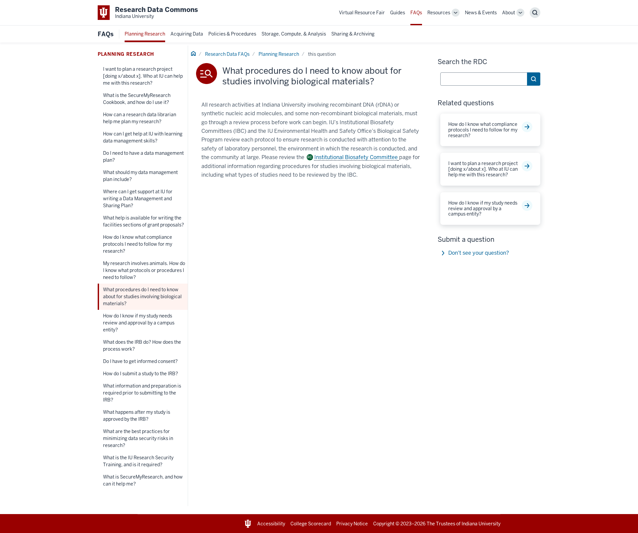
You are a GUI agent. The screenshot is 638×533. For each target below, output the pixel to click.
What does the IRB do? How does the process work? (142, 345)
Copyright (383, 524)
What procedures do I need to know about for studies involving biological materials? (142, 297)
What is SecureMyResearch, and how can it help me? (143, 480)
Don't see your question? (478, 252)
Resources (438, 13)
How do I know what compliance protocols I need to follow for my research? (137, 244)
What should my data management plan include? (140, 175)
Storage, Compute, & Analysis (294, 34)
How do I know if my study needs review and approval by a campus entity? (138, 323)
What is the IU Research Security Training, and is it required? (138, 461)
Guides (397, 13)
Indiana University (481, 524)
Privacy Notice (352, 524)
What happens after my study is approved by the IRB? (136, 415)
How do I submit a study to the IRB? (140, 374)
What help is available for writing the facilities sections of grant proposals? (143, 221)
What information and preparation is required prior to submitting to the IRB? (142, 393)
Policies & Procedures (232, 34)
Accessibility (271, 524)
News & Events (481, 13)
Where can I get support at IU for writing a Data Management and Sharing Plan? (137, 199)
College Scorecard (310, 524)
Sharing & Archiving (352, 34)
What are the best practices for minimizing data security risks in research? (138, 438)
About (508, 13)
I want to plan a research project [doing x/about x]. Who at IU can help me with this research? (143, 76)
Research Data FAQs (227, 54)
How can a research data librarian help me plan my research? (139, 118)
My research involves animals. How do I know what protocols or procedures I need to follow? (144, 270)
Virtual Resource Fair (362, 13)
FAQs (416, 13)
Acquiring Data (186, 34)
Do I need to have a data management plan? (143, 156)
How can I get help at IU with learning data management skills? (142, 137)
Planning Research (145, 34)
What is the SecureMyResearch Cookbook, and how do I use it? (136, 98)
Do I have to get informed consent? (140, 361)
